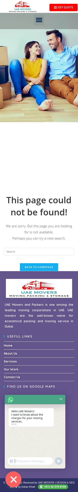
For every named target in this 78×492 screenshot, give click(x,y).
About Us (10, 353)
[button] (39, 20)
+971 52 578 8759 (54, 486)
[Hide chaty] (13, 479)
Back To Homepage (39, 267)
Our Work (11, 369)
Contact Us (12, 377)
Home (8, 345)
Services (10, 361)
